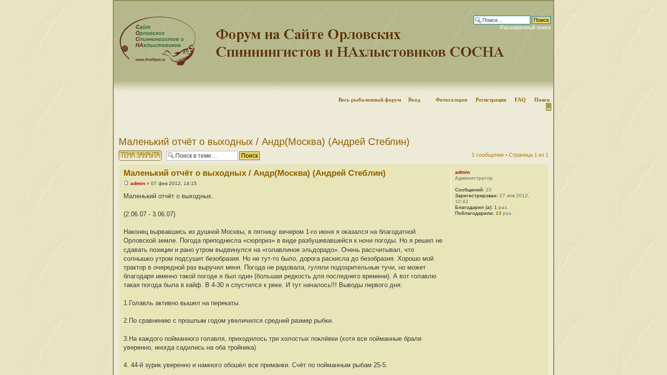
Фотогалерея (451, 100)
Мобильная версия (547, 107)
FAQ (520, 100)
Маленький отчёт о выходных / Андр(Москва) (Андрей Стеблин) (264, 141)
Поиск (542, 100)
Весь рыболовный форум (369, 100)
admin (137, 183)
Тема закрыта (136, 152)
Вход (414, 100)
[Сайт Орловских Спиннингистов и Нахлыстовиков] (155, 63)
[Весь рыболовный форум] (333, 46)
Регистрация (491, 100)
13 (498, 213)
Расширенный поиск (525, 27)
